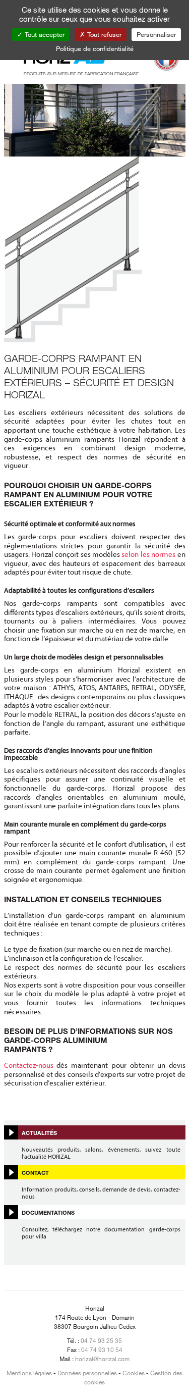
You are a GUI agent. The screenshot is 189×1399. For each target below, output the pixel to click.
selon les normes (148, 554)
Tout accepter (44, 34)
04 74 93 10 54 (101, 1349)
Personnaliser (156, 34)
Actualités (39, 1132)
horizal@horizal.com (102, 1359)
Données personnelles (87, 1373)
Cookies (133, 1373)
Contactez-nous (28, 1065)
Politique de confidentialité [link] (95, 48)
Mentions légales (29, 1373)
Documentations (48, 1212)
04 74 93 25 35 (101, 1340)
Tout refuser (103, 34)
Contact (35, 1172)
